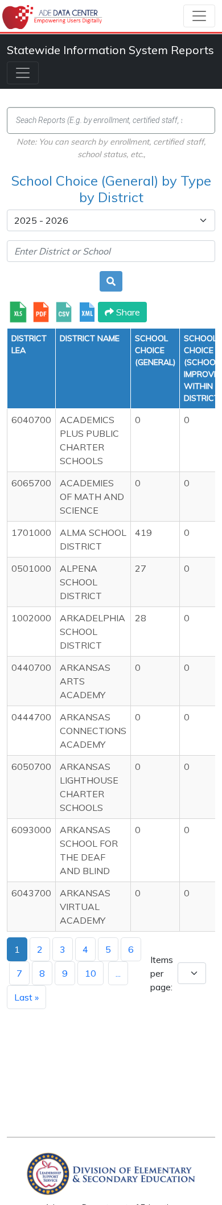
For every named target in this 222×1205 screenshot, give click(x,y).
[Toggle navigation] (199, 16)
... (118, 973)
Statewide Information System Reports (110, 50)
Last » (26, 997)
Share (127, 312)
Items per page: (161, 973)
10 (90, 973)
